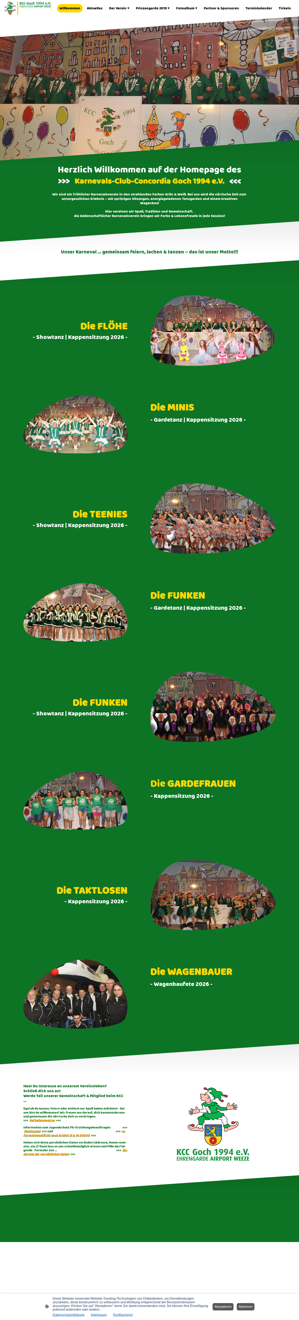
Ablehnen (246, 1306)
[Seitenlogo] (27, 8)
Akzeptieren (223, 1306)
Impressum (99, 1315)
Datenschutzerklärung (68, 1315)
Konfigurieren (123, 1315)
